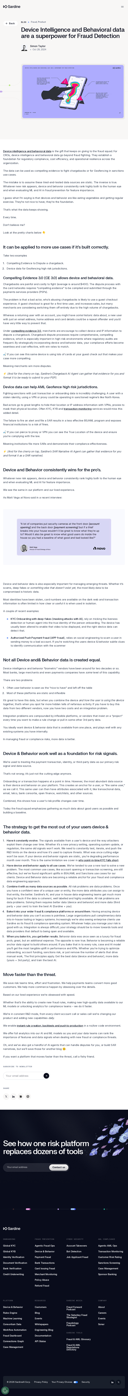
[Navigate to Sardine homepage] (64, 1229)
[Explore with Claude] (20, 1096)
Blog (23, 22)
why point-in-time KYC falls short (98, 860)
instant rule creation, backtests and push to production (50, 1025)
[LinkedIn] (13, 1096)
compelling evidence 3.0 (26, 330)
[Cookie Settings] (5, 1390)
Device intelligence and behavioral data (27, 151)
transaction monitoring (78, 408)
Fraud (34, 22)
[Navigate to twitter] (118, 1382)
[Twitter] (6, 1096)
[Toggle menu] (122, 6)
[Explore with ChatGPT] (28, 1096)
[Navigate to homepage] (11, 7)
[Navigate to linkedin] (112, 1382)
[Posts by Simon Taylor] (24, 48)
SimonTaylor (38, 46)
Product (42, 22)
